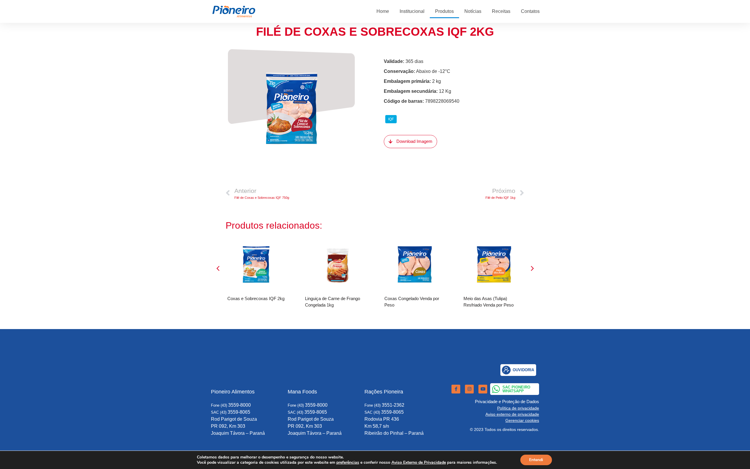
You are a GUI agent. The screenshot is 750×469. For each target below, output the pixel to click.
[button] (532, 268)
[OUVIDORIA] (506, 370)
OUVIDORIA (523, 370)
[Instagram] (469, 389)
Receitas (501, 11)
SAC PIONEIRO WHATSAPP (516, 389)
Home (382, 11)
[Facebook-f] (455, 389)
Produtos (444, 11)
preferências (347, 462)
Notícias (472, 11)
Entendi (536, 460)
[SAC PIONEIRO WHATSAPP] (496, 389)
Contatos (530, 11)
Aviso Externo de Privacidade (418, 462)
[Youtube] (482, 389)
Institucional (412, 11)
